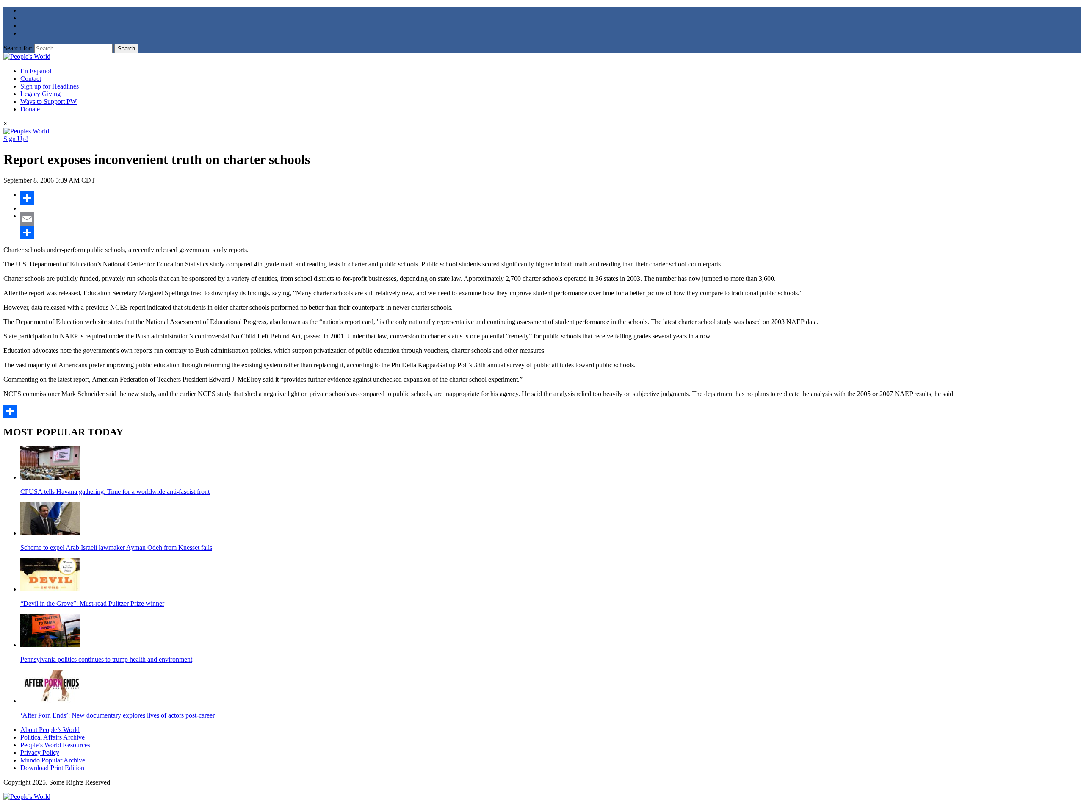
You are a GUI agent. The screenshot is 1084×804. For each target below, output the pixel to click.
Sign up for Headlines (49, 86)
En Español (35, 71)
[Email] (550, 219)
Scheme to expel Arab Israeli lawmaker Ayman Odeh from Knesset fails (116, 547)
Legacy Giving (40, 93)
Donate (30, 109)
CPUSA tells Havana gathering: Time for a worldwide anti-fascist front (115, 491)
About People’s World (50, 729)
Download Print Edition (52, 767)
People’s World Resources (55, 745)
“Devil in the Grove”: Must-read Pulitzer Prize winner (92, 603)
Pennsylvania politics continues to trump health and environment (106, 659)
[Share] (550, 198)
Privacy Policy (39, 752)
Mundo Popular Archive (52, 760)
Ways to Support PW (48, 101)
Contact (30, 78)
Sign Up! (15, 138)
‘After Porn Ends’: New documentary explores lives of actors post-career (117, 715)
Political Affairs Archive (52, 737)
